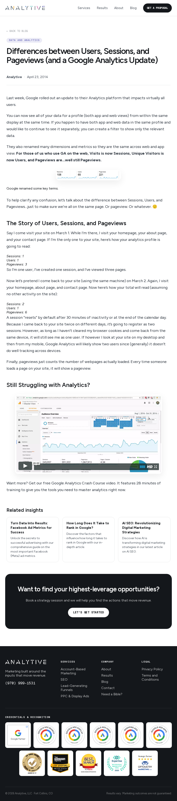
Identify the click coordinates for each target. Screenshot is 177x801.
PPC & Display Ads (75, 696)
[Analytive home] (25, 8)
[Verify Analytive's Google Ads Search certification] (46, 735)
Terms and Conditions (150, 677)
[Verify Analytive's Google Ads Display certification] (74, 735)
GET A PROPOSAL (157, 8)
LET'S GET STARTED (88, 612)
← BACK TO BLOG (17, 31)
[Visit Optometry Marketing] (145, 763)
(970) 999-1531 (20, 683)
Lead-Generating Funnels (74, 688)
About (118, 8)
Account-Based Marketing (73, 671)
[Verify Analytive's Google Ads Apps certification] (159, 735)
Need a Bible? (111, 694)
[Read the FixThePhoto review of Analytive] (32, 763)
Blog (133, 8)
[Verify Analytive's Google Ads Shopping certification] (131, 735)
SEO (64, 679)
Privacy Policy (152, 669)
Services (84, 8)
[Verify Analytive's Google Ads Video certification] (102, 735)
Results (102, 8)
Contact (108, 688)
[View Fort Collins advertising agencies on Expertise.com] (117, 763)
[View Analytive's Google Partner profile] (18, 735)
